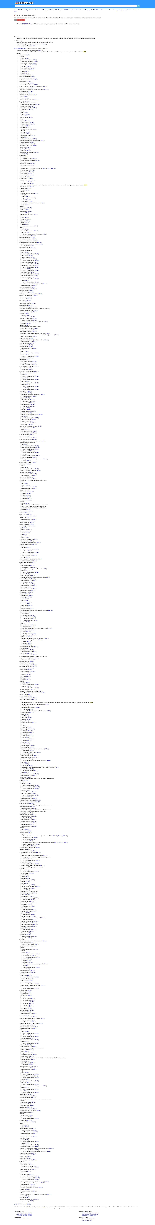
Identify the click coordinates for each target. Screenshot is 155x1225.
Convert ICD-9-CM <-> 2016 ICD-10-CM (90, 1214)
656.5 (32, 180)
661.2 (28, 81)
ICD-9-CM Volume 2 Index (20, 48)
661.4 (34, 145)
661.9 (30, 255)
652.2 (44, 86)
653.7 (28, 127)
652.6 (34, 64)
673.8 (24, 534)
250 (48, 168)
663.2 (36, 366)
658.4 (26, 302)
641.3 (32, 615)
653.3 (26, 98)
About (18, 1218)
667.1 (32, 1020)
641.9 (42, 140)
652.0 (55, 842)
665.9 (34, 331)
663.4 (25, 416)
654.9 (34, 59)
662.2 (29, 993)
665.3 (34, 307)
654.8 (26, 73)
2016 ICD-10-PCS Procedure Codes (89, 1215)
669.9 (31, 245)
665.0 (30, 765)
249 (43, 168)
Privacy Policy (23, 1218)
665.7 (30, 595)
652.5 (39, 559)
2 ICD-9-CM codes (26, 23)
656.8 (25, 112)
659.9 (29, 669)
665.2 (34, 544)
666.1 (31, 83)
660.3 (27, 557)
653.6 (31, 142)
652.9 (34, 63)
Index (21, 1213)
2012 (18, 1214)
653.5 (28, 66)
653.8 (27, 381)
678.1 (29, 1120)
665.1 (26, 763)
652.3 (31, 175)
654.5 (33, 235)
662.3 (37, 455)
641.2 (30, 74)
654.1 (32, 135)
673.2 (32, 526)
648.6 (32, 170)
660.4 (30, 511)
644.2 (46, 704)
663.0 (35, 99)
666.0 (31, 292)
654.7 (26, 71)
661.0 (26, 148)
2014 (23, 1213)
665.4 (27, 359)
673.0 (28, 300)
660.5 (34, 457)
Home (15, 10)
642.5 (26, 190)
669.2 (37, 801)
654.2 (32, 45)
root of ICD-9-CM (29, 1208)
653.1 (34, 94)
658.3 (28, 460)
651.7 (47, 577)
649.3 (30, 358)
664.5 (27, 593)
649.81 (28, 1204)
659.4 (30, 813)
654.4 (35, 79)
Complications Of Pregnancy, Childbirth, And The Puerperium (51, 10)
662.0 (28, 992)
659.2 (30, 582)
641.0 (29, 181)
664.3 (30, 709)
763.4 (34, 78)
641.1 (31, 183)
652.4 (30, 88)
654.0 (31, 69)
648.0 (53, 168)
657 (28, 490)
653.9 (30, 109)
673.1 (33, 303)
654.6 (26, 58)
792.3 (29, 173)
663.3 (34, 396)
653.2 (25, 96)
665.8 (28, 464)
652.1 (34, 139)
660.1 (34, 249)
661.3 (29, 937)
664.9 (26, 706)
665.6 (30, 592)
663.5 (27, 1197)
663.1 (29, 368)
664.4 (26, 716)
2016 (83, 1218)
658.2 (45, 459)
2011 (23, 1214)
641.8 (28, 631)
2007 (29, 1215)
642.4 (28, 188)
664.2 (30, 734)
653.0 (35, 61)
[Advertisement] (43, 30)
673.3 (26, 536)
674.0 (26, 313)
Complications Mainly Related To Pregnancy (82, 10)
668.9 (29, 305)
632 (43, 441)
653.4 (43, 44)
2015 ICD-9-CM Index (41, 1208)
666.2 (28, 641)
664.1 (26, 725)
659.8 (32, 671)
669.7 (40, 50)
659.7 (34, 462)
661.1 (28, 150)
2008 (23, 1215)
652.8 (32, 76)
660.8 (33, 562)
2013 (29, 1213)
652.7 (29, 207)
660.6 (31, 122)
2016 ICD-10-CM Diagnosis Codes (89, 1213)
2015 (18, 1213)
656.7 (30, 472)
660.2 (36, 253)
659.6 (35, 295)
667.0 (30, 290)
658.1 (32, 521)
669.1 (26, 829)
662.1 (29, 211)
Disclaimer (29, 1218)
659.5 (29, 298)
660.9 (29, 832)
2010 (29, 1214)
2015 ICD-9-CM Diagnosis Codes (26, 10)
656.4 (34, 439)
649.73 (17, 1204)
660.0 (36, 267)
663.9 (29, 393)
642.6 (26, 116)
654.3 (32, 144)
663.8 (33, 401)
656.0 (34, 129)
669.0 (27, 114)
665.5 (31, 712)
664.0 (34, 361)
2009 (18, 1215)
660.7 (26, 120)
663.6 (27, 397)
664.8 (31, 747)
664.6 (48, 710)
